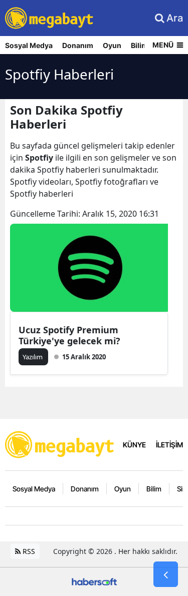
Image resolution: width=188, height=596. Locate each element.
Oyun (112, 45)
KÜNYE (134, 444)
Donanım (77, 45)
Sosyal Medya (29, 45)
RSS (28, 551)
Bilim (139, 45)
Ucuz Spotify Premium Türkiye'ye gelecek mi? (69, 335)
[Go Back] (165, 574)
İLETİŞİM (169, 444)
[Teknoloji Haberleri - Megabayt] (60, 443)
